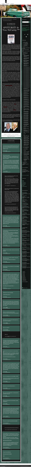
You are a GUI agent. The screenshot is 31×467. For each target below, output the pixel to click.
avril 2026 (24, 275)
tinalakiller (6, 307)
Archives (7, 3)
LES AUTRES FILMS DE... (26, 156)
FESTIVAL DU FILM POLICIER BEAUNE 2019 (26, 97)
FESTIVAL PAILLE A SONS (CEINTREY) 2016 (26, 130)
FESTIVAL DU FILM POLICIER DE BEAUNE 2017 (26, 104)
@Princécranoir (24, 234)
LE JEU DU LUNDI (25, 155)
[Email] (6, 1)
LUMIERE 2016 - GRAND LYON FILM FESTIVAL (26, 139)
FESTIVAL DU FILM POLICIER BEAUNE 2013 (26, 93)
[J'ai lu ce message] (30, 465)
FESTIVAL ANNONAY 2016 (27, 77)
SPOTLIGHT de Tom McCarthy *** (11, 28)
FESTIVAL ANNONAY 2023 (27, 84)
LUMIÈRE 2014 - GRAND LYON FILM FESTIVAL (26, 144)
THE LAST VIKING (24, 223)
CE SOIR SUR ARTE (24, 213)
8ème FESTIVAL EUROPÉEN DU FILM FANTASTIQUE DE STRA (26, 61)
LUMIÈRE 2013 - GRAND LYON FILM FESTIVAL (26, 142)
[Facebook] (24, 34)
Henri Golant (23, 184)
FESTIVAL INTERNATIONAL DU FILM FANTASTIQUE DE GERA (26, 125)
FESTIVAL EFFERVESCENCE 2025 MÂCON (26, 118)
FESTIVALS (24, 54)
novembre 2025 (24, 280)
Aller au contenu (2, 0)
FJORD (26, 255)
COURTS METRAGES (25, 53)
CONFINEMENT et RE (25, 52)
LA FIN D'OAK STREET (25, 203)
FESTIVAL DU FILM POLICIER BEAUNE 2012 (26, 92)
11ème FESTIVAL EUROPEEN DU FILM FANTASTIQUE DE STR (26, 58)
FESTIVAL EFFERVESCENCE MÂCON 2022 (26, 122)
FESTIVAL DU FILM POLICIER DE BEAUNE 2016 (26, 103)
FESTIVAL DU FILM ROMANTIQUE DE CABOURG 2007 (26, 107)
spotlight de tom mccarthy (6, 135)
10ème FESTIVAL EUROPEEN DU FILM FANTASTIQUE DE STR (26, 56)
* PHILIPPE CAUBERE (25, 42)
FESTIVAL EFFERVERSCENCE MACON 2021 (26, 111)
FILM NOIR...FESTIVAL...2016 (26, 135)
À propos (12, 3)
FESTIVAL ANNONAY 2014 (27, 75)
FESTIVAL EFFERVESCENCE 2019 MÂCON (26, 115)
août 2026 (24, 271)
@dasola (23, 255)
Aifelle (6, 225)
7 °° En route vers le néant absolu (25, 49)
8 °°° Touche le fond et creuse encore (26, 51)
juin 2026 (24, 273)
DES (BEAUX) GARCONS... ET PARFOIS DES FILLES (26, 154)
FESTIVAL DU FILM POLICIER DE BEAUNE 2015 (26, 101)
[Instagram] (27, 34)
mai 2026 (24, 274)
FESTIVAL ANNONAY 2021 (27, 83)
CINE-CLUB (25, 150)
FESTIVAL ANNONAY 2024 (27, 85)
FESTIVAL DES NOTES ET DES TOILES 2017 (26, 88)
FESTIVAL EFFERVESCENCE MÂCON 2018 (26, 120)
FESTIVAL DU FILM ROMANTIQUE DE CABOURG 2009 (26, 109)
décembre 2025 (24, 279)
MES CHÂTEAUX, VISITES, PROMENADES (26, 159)
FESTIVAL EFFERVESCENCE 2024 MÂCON (26, 117)
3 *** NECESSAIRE (9, 134)
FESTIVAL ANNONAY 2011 (27, 71)
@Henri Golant (24, 247)
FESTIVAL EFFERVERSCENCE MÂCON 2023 (26, 113)
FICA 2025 (25, 133)
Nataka (8, 185)
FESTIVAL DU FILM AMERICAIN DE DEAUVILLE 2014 (26, 90)
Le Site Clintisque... (24, 169)
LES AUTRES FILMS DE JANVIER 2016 (7, 20)
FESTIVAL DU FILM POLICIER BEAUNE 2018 (26, 95)
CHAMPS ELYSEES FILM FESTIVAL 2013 (26, 65)
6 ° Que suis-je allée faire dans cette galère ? (26, 48)
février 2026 (24, 277)
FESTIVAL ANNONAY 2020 (27, 82)
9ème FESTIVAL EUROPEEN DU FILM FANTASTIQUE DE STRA (26, 63)
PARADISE (23, 196)
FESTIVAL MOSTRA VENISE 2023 (26, 128)
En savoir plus (3, 466)
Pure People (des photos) (25, 170)
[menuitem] (3, 3)
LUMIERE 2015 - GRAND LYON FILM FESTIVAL (26, 137)
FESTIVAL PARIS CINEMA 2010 (26, 132)
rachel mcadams (17, 135)
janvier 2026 (24, 278)
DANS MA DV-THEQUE (26, 152)
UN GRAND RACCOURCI (25, 206)
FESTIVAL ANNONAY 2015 (27, 76)
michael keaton (13, 135)
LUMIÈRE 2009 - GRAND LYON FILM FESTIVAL (26, 140)
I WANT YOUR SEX (24, 220)
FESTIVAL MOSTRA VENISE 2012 (26, 126)
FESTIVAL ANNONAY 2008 (27, 68)
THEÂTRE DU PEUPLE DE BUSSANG (25, 164)
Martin (6, 261)
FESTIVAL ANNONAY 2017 (27, 78)
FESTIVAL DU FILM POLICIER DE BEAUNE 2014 (26, 99)
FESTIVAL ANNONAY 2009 (27, 69)
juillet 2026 (24, 272)
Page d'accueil (14, 19)
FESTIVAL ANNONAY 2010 (27, 70)
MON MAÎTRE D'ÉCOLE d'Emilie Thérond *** (7, 19)
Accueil (3, 3)
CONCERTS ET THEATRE (26, 151)
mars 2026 (24, 276)
